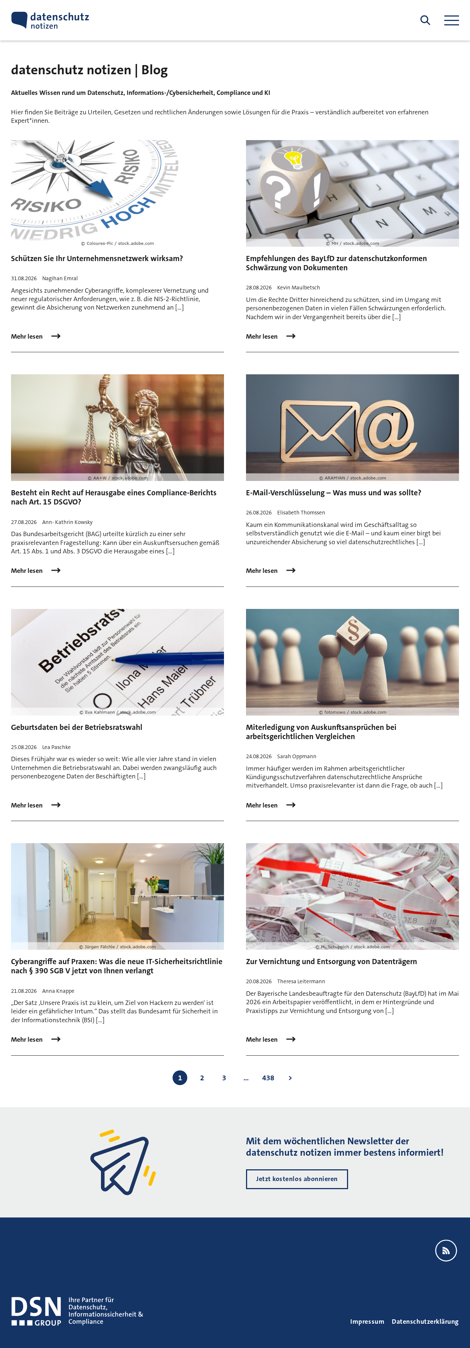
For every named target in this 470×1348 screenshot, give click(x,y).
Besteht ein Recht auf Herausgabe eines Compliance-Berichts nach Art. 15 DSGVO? (114, 497)
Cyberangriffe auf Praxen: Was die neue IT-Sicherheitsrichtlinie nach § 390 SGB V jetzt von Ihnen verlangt (117, 966)
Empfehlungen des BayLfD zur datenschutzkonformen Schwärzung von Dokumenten (336, 263)
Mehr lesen (27, 336)
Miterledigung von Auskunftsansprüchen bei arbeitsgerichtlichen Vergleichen (321, 732)
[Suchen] (425, 20)
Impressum (367, 1321)
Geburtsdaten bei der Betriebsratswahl (76, 727)
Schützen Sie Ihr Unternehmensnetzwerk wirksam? (97, 258)
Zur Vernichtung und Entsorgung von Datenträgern (331, 961)
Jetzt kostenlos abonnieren (297, 1178)
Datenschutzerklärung (425, 1321)
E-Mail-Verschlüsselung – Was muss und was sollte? (333, 493)
